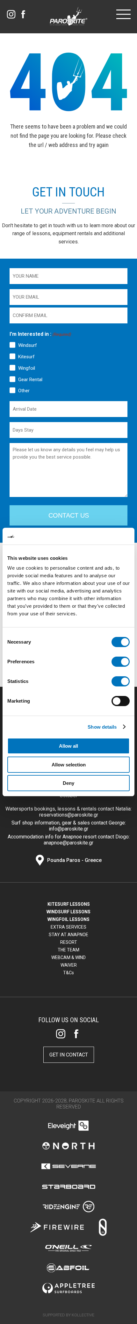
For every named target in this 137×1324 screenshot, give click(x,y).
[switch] (121, 662)
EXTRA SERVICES (68, 927)
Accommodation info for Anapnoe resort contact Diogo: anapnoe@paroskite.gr (69, 840)
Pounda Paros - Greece (74, 860)
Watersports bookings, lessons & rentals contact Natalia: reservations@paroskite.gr (68, 812)
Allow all (68, 746)
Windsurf (27, 345)
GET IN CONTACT (68, 1055)
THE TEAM (68, 949)
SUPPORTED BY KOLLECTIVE (68, 1315)
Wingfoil (26, 368)
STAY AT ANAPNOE (68, 934)
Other (24, 391)
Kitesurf (26, 357)
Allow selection (69, 764)
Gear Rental (30, 379)
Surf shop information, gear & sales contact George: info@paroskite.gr (68, 826)
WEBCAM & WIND (68, 957)
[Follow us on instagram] (11, 14)
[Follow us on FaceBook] (23, 14)
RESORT (68, 942)
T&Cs (68, 972)
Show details (102, 727)
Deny (68, 783)
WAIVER (69, 965)
